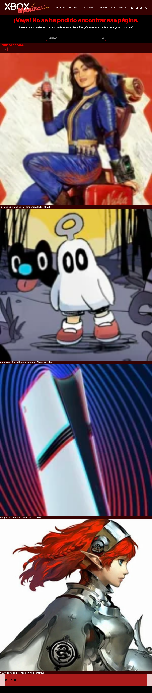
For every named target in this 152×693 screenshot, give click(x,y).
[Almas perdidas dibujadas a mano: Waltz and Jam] (76, 285)
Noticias (60, 8)
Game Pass (102, 8)
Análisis (73, 8)
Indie (113, 8)
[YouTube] (137, 8)
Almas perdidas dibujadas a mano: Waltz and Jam (26, 362)
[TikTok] (141, 8)
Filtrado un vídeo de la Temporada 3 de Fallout (25, 207)
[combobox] (73, 38)
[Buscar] (146, 8)
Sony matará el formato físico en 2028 (20, 517)
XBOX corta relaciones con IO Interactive (22, 672)
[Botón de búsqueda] (103, 38)
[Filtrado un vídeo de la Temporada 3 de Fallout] (76, 129)
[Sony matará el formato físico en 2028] (76, 440)
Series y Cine (87, 8)
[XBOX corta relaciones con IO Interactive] (76, 595)
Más (121, 8)
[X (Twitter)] (132, 8)
